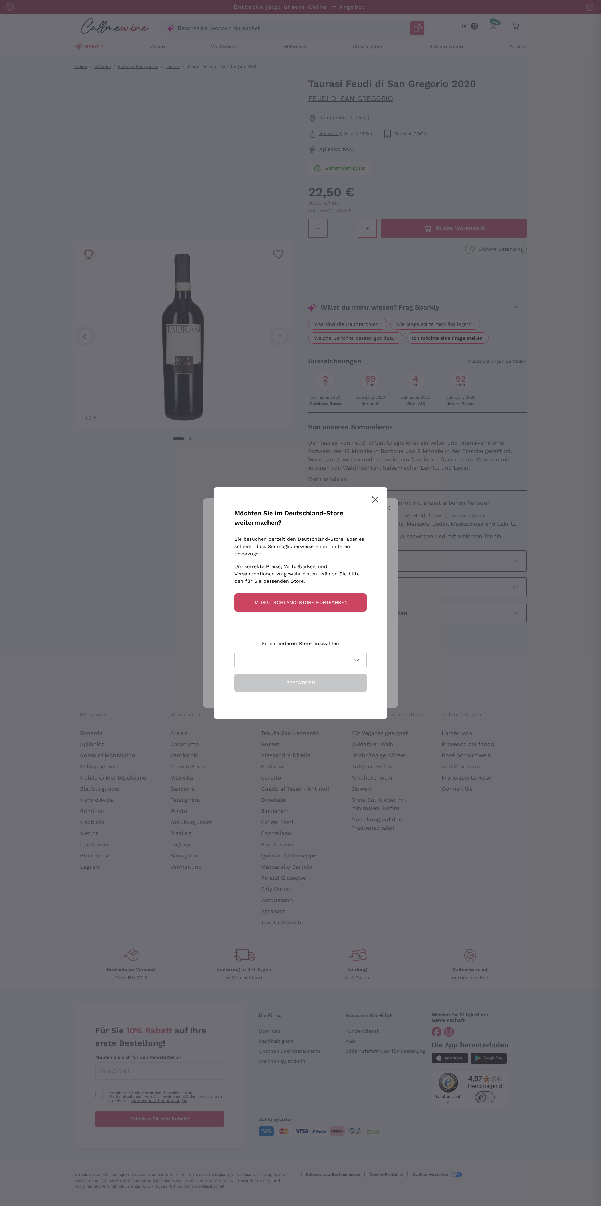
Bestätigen (300, 683)
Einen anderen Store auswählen (300, 643)
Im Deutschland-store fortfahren (300, 602)
